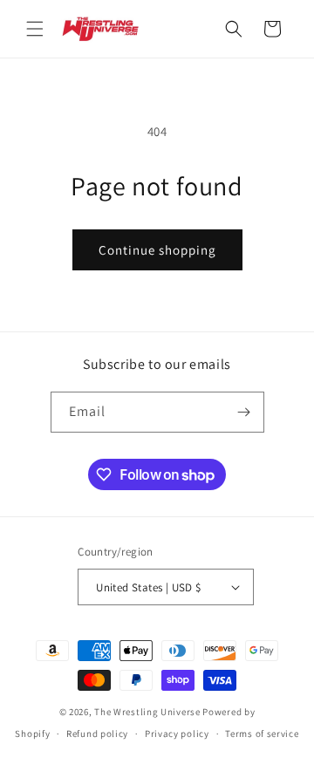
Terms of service (261, 733)
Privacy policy (177, 733)
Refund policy (97, 733)
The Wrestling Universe (147, 712)
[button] (35, 29)
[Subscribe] (244, 412)
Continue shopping (157, 250)
